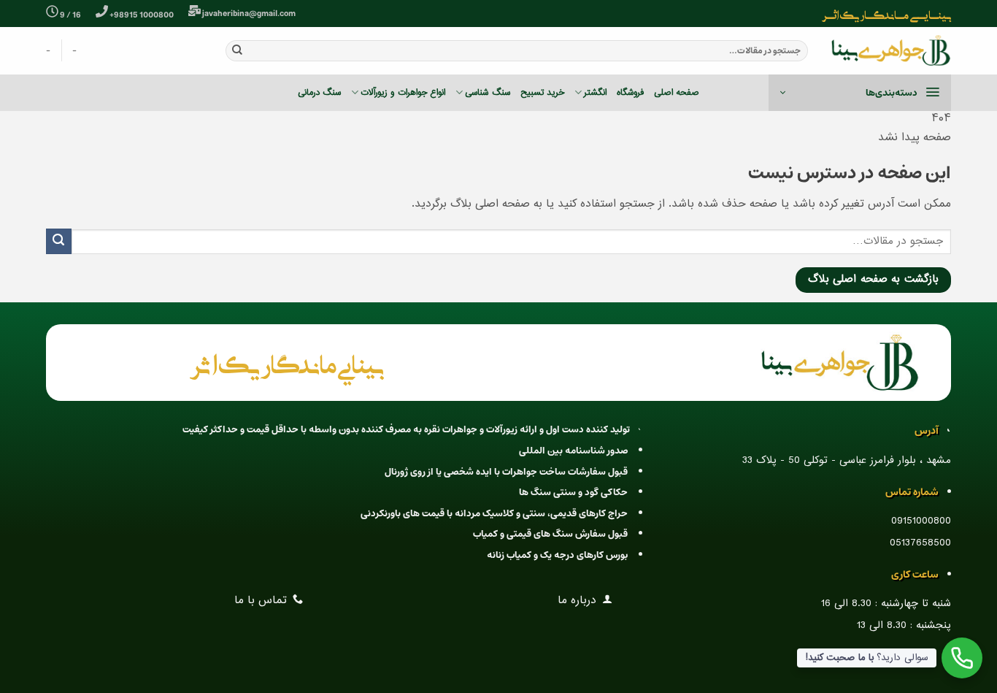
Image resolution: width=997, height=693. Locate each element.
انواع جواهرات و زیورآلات (403, 93)
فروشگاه (630, 93)
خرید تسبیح (542, 93)
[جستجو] (237, 50)
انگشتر (595, 93)
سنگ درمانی (319, 93)
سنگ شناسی (487, 93)
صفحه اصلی (676, 93)
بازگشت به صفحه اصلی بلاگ (873, 279)
